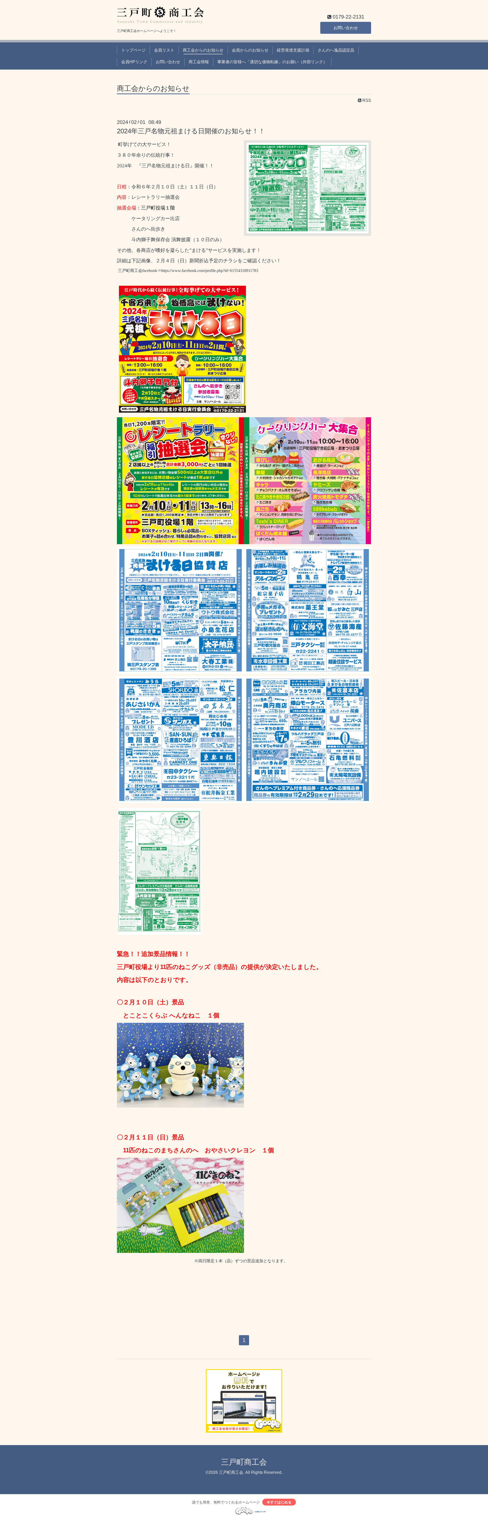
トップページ (133, 50)
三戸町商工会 (244, 1462)
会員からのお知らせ (250, 50)
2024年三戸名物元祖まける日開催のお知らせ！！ (191, 131)
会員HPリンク (134, 62)
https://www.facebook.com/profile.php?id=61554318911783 (209, 270)
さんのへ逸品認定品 (336, 50)
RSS (366, 100)
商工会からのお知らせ (203, 50)
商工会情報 (199, 62)
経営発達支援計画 (293, 50)
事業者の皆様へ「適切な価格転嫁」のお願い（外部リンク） (272, 62)
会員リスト (164, 50)
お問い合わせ (345, 28)
